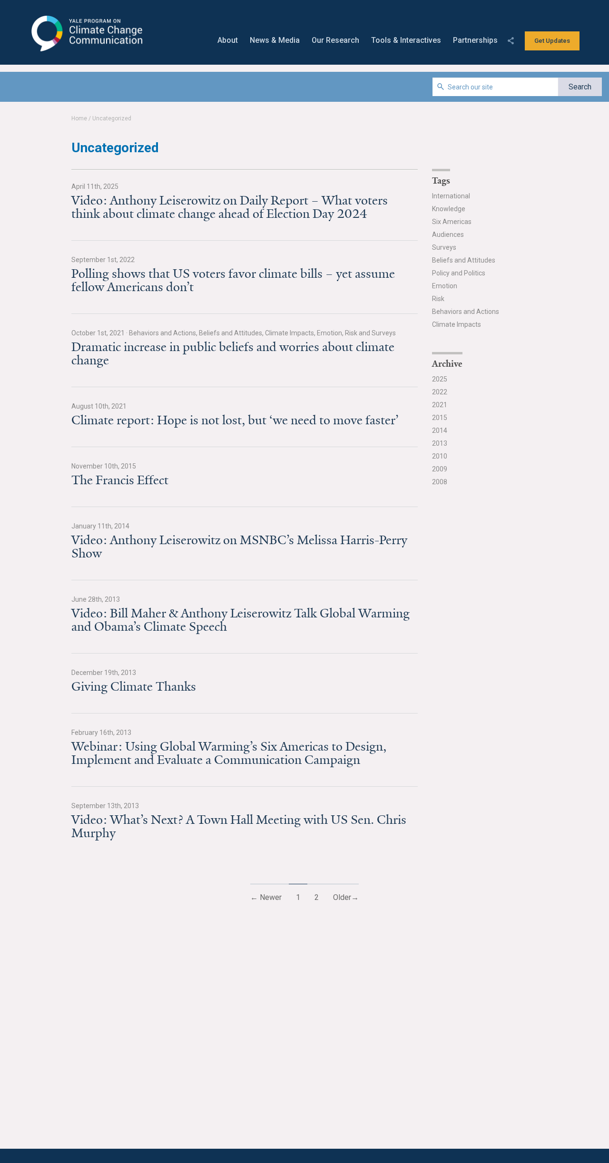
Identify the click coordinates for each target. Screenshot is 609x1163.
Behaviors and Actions (465, 311)
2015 (439, 417)
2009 (439, 469)
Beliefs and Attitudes (463, 260)
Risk (438, 299)
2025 (439, 379)
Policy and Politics (458, 273)
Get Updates (552, 40)
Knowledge (448, 209)
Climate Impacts (456, 324)
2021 (439, 405)
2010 (439, 456)
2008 (439, 482)
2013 (439, 443)
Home (79, 118)
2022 (439, 392)
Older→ (346, 897)
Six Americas (451, 221)
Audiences (448, 234)
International (451, 196)
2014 (439, 430)
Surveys (444, 247)
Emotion (444, 286)
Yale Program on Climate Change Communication (85, 34)
